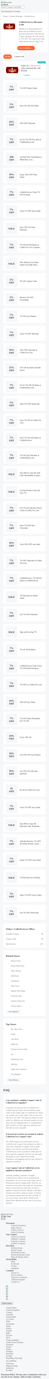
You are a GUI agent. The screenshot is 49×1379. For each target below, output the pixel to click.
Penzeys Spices (16, 1006)
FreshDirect (15, 981)
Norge (8, 1349)
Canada (9, 1312)
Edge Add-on (16, 1228)
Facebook (15, 1264)
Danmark (9, 1345)
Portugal (9, 1351)
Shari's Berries (16, 971)
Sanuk (13, 1034)
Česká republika (12, 1340)
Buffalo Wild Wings (18, 991)
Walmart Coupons (18, 1239)
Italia (8, 1333)
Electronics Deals (18, 1252)
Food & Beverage (16, 16)
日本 (8, 1321)
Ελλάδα (9, 1370)
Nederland (10, 1324)
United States (7, 1303)
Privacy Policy (17, 1275)
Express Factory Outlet (19, 1049)
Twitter (14, 1266)
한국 (8, 1338)
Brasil (8, 1326)
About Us (15, 1273)
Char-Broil (15, 1039)
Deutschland (11, 1317)
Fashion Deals (16, 1248)
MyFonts (14, 1064)
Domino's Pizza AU (18, 1001)
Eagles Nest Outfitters (19, 1069)
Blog (13, 1261)
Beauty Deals (16, 1250)
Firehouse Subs (16, 996)
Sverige (9, 1356)
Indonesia (10, 1368)
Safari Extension (17, 1232)
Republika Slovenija (14, 1358)
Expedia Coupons (18, 1241)
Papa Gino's (15, 986)
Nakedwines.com (17, 1059)
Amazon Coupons (18, 1237)
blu (12, 1054)
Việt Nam (10, 1363)
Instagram (15, 1268)
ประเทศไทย (11, 1361)
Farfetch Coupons (18, 1243)
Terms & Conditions (19, 1277)
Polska (8, 1328)
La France (10, 1319)
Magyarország (11, 1366)
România (9, 1354)
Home (5, 16)
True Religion (16, 1074)
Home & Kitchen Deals (20, 1255)
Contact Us (15, 1282)
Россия (9, 1335)
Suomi (8, 1347)
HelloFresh (15, 976)
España (9, 1331)
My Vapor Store (16, 1029)
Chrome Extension (18, 1225)
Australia (9, 1314)
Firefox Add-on (17, 1230)
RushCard (14, 1044)
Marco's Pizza (16, 961)
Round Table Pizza (17, 966)
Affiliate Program (18, 1280)
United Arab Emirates (14, 1342)
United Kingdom (12, 1310)
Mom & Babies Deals (19, 1257)
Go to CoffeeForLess (26, 48)
